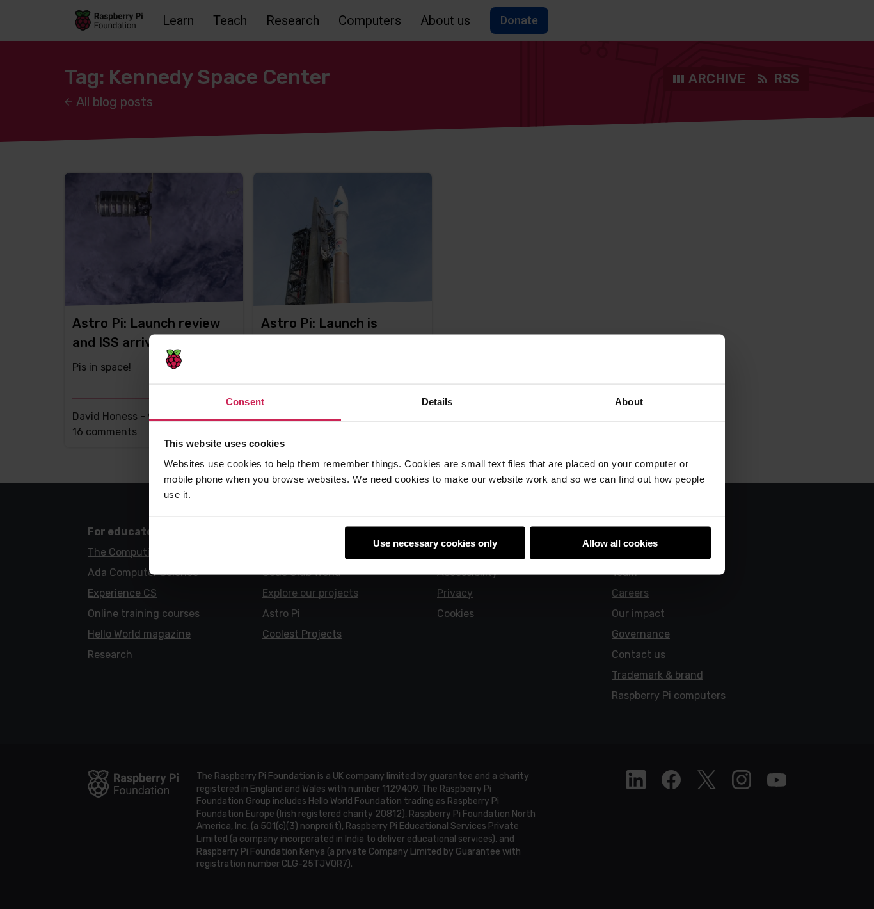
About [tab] (629, 401)
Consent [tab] (245, 401)
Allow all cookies (620, 543)
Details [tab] (437, 401)
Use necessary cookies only (435, 543)
